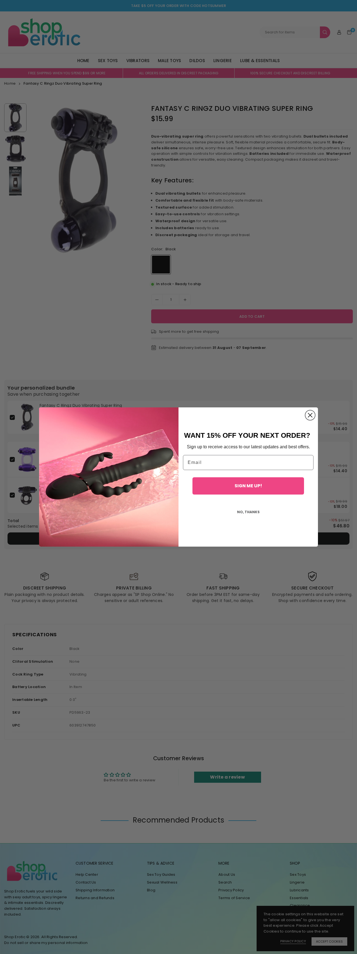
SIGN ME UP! (248, 486)
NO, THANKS (248, 512)
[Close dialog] (310, 415)
